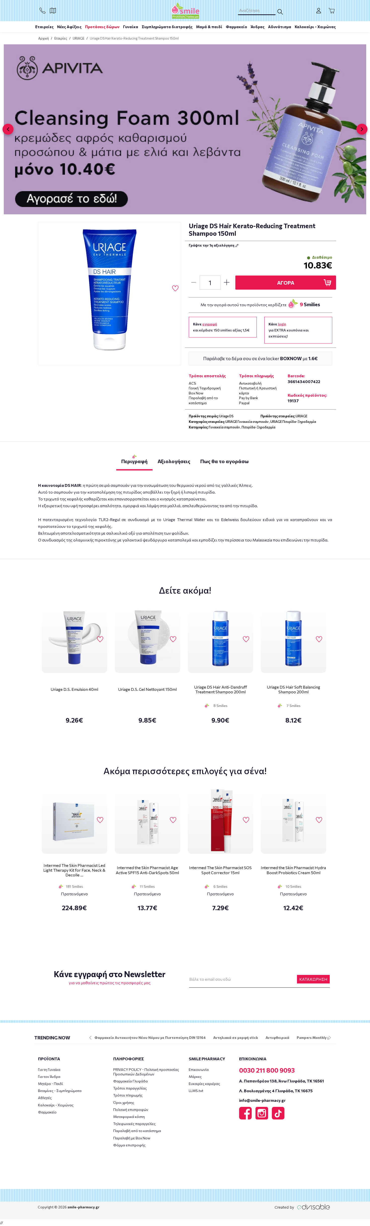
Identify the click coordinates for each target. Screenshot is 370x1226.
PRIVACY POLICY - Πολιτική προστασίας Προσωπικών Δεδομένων (146, 1071)
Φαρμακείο (236, 26)
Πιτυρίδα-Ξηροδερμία (258, 427)
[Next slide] (361, 129)
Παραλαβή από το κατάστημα (137, 1131)
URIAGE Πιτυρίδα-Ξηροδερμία (293, 422)
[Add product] (227, 283)
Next (330, 1038)
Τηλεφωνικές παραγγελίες (134, 1123)
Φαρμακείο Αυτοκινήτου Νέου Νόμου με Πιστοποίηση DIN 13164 (150, 1037)
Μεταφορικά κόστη (129, 1116)
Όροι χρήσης (123, 1102)
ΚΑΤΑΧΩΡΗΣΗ (313, 979)
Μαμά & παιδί (209, 26)
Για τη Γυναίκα (49, 1069)
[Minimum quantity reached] (194, 283)
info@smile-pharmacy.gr (262, 1100)
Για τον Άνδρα (49, 1076)
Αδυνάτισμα (279, 26)
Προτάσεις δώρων (102, 26)
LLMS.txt (196, 1090)
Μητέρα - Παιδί (50, 1083)
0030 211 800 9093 (267, 1070)
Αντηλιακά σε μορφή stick (235, 1037)
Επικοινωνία (199, 1069)
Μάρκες (195, 1076)
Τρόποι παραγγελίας (130, 1088)
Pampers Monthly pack (316, 1037)
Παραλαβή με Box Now (131, 1138)
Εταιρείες (44, 26)
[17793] (109, 293)
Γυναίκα (130, 26)
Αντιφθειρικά (277, 1037)
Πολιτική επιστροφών (130, 1109)
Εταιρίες (60, 38)
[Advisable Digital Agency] (302, 1206)
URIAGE (78, 38)
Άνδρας (258, 26)
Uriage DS (226, 416)
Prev (90, 1038)
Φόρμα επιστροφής (129, 1145)
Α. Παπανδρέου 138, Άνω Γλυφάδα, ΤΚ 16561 (281, 1080)
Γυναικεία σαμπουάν (224, 427)
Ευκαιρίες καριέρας (204, 1083)
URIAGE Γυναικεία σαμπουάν (247, 422)
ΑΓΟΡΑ (285, 283)
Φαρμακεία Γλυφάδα (130, 1081)
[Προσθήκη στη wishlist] (100, 639)
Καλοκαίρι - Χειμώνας (315, 26)
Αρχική (43, 38)
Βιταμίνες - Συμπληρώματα (60, 1090)
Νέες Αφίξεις (69, 26)
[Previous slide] (8, 129)
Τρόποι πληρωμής (127, 1095)
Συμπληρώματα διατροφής (167, 26)
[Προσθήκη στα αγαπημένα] (175, 288)
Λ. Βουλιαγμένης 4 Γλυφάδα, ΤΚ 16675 (276, 1090)
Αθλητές (45, 1098)
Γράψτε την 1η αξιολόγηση (212, 245)
